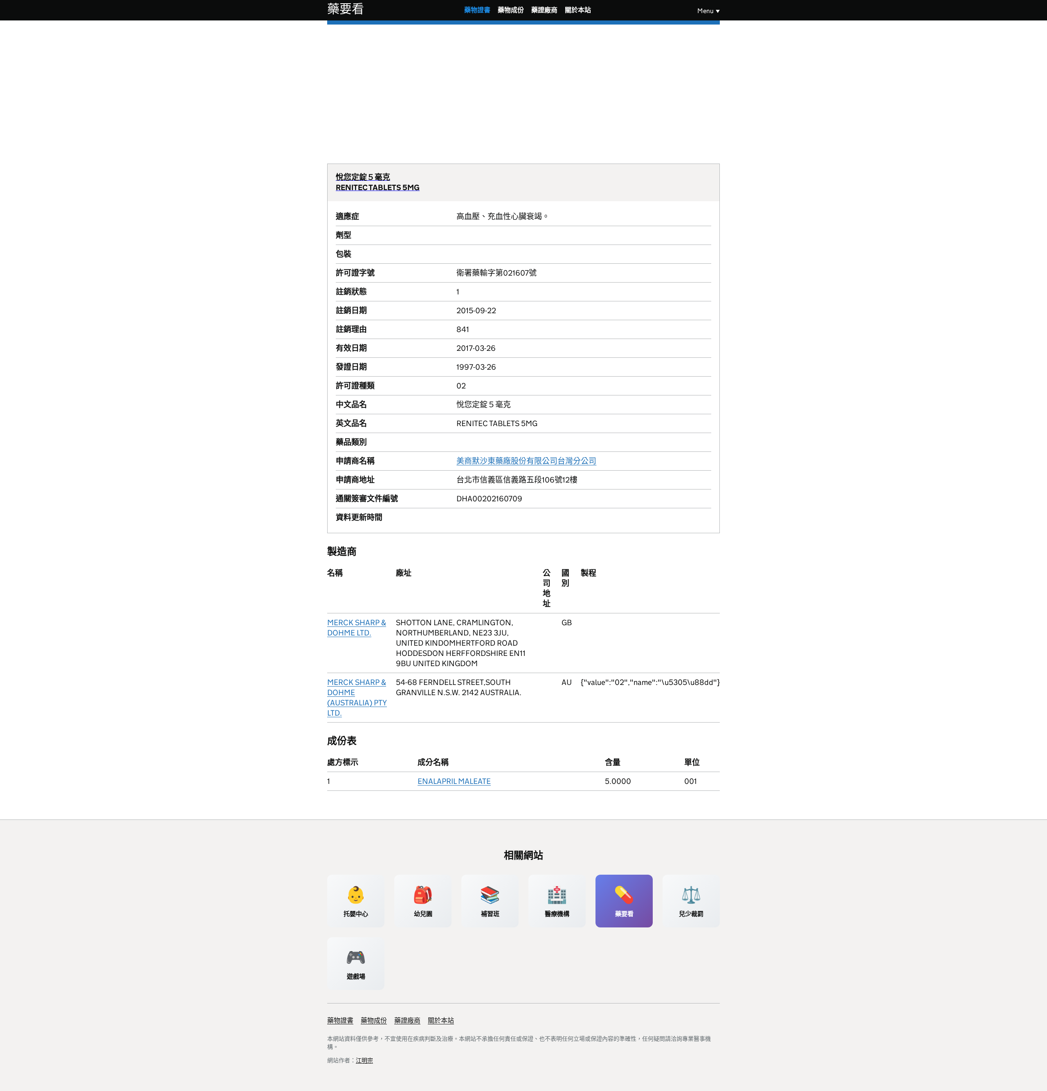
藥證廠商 (544, 10)
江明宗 (364, 1060)
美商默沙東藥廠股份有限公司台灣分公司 (526, 461)
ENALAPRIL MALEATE (454, 781)
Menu (705, 11)
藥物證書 (477, 10)
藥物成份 (511, 10)
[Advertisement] (523, 86)
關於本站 (578, 10)
